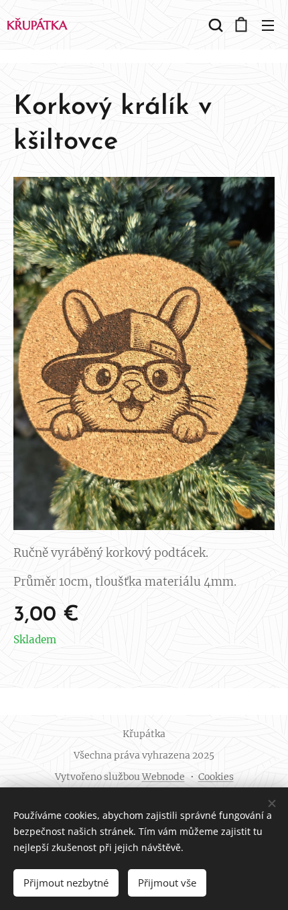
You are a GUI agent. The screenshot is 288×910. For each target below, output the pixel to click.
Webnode (163, 777)
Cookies (216, 777)
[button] (214, 25)
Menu (268, 24)
